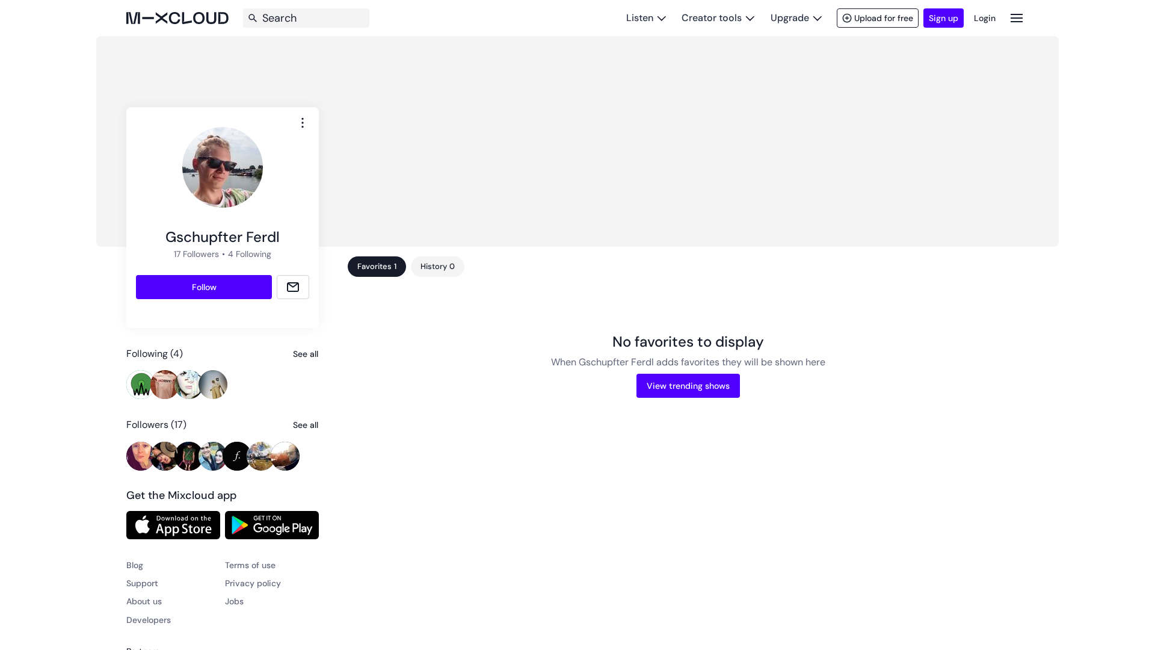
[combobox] (302, 123)
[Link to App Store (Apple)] (173, 525)
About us (144, 601)
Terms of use (250, 565)
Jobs (234, 601)
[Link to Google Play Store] (272, 525)
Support (142, 583)
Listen (639, 17)
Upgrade (790, 17)
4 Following (249, 254)
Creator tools (712, 17)
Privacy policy (253, 583)
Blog (134, 565)
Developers (148, 619)
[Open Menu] (1016, 18)
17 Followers (196, 254)
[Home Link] (177, 18)
